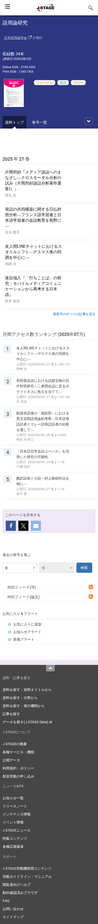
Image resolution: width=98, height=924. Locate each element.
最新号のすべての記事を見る (74, 314)
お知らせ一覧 (13, 797)
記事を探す (11, 713)
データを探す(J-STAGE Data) (26, 721)
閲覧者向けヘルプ (17, 884)
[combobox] (20, 568)
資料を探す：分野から (20, 697)
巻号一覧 (39, 122)
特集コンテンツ (15, 838)
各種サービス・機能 (18, 752)
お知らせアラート (27, 631)
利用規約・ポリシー (18, 768)
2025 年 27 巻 (16, 159)
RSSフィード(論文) (24, 596)
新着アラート (23, 639)
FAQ (6, 900)
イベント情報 (13, 822)
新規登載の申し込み (18, 776)
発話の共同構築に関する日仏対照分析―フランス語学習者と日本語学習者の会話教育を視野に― (33, 217)
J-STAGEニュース (16, 830)
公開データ (11, 760)
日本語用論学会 (15, 37)
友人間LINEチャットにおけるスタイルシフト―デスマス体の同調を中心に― (33, 251)
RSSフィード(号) (22, 587)
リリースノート (15, 806)
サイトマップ (13, 916)
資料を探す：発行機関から (24, 705)
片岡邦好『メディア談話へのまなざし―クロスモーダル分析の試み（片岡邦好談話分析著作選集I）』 (33, 180)
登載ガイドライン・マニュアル (27, 876)
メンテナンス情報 (17, 814)
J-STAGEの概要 (15, 743)
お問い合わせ (13, 908)
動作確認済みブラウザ (20, 892)
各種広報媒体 (13, 846)
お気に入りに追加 (27, 624)
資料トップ (14, 122)
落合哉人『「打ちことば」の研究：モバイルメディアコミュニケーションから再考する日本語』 (33, 286)
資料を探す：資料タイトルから (27, 689)
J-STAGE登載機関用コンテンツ (27, 868)
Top (50, 668)
